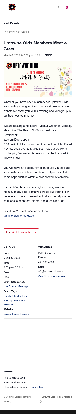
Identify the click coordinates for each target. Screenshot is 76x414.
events (7, 296)
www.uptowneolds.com (16, 314)
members (19, 300)
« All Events (11, 23)
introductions (19, 296)
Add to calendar (21, 232)
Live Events (10, 286)
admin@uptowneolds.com (20, 216)
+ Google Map (36, 387)
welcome (8, 304)
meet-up (8, 300)
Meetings (23, 286)
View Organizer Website (51, 276)
